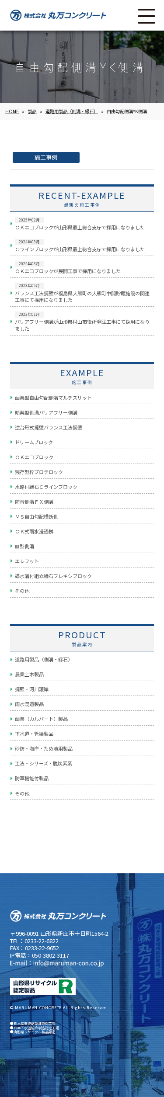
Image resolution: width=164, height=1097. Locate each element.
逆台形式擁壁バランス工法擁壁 (48, 427)
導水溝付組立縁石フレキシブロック (53, 575)
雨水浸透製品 (29, 703)
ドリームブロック (34, 442)
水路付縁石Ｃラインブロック (46, 486)
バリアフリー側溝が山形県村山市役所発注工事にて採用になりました (82, 321)
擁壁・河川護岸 (32, 688)
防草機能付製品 (32, 778)
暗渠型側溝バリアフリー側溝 (46, 412)
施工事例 (46, 157)
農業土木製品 (29, 674)
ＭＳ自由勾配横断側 (36, 516)
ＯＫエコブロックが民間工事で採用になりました (68, 267)
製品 (32, 111)
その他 (22, 590)
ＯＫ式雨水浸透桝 (34, 531)
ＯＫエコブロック (34, 456)
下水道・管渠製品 (34, 733)
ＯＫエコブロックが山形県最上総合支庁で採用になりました (80, 224)
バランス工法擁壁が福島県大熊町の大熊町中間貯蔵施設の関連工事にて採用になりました (82, 293)
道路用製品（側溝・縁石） (71, 111)
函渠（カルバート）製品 (41, 718)
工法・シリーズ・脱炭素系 (43, 763)
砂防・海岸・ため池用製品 (44, 748)
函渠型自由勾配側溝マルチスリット (53, 397)
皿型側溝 (24, 546)
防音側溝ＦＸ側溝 (34, 501)
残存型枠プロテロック (39, 471)
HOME (12, 111)
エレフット (27, 560)
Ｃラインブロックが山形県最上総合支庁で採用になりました (80, 246)
